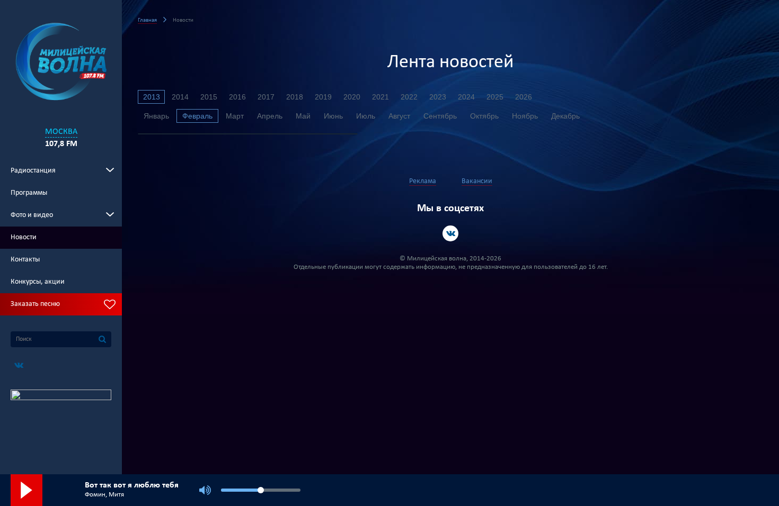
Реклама (422, 181)
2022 (409, 97)
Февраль (197, 116)
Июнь (333, 116)
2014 (180, 97)
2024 (466, 97)
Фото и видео (32, 215)
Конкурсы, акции (38, 282)
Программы (29, 193)
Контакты (25, 260)
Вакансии (477, 181)
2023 (437, 97)
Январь (156, 116)
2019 (323, 97)
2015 (208, 97)
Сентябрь (440, 116)
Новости (24, 237)
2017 (266, 97)
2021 (380, 97)
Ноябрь (525, 116)
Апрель (269, 116)
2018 (294, 97)
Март (235, 116)
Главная (147, 20)
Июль (365, 116)
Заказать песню (35, 304)
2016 (237, 97)
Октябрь (484, 116)
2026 (523, 97)
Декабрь (565, 116)
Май (303, 116)
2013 (151, 97)
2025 (494, 97)
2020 (351, 97)
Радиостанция (33, 171)
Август (399, 116)
